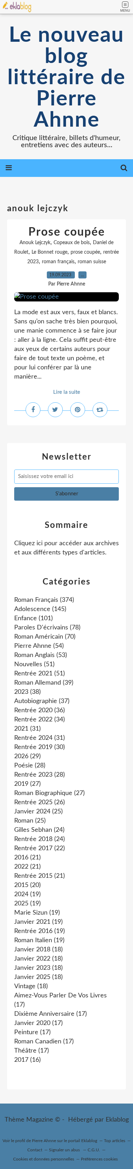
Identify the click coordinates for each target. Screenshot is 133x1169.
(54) (39, 646)
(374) (44, 600)
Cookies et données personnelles (43, 1159)
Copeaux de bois (72, 242)
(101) (33, 618)
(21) (27, 857)
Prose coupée (66, 232)
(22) (39, 848)
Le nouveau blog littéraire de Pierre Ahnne (66, 78)
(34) (39, 719)
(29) (27, 756)
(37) (42, 701)
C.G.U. (94, 1150)
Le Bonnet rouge (49, 252)
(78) (47, 627)
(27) (27, 784)
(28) (29, 765)
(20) (27, 885)
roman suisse (92, 261)
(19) (27, 894)
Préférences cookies (99, 1159)
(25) (38, 811)
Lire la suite (66, 392)
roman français (58, 261)
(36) (39, 710)
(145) (40, 609)
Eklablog (117, 1120)
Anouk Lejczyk (35, 242)
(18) (38, 949)
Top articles (114, 1141)
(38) (27, 692)
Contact (34, 1150)
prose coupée (85, 252)
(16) (27, 1060)
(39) (43, 683)
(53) (40, 655)
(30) (39, 747)
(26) (39, 802)
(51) (34, 664)
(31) (27, 729)
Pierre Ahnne (44, 1141)
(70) (45, 637)
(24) (39, 830)
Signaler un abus (65, 1150)
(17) (50, 1014)
